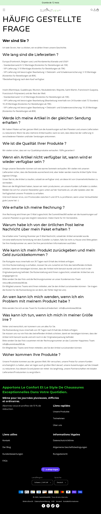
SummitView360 (44, 497)
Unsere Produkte (61, 411)
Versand (59, 501)
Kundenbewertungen (12, 453)
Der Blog (6, 447)
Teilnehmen (59, 418)
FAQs (5, 460)
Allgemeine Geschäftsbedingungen (70, 447)
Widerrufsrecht (28, 501)
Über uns (57, 425)
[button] (3, 9)
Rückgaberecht (60, 453)
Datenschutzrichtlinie (63, 440)
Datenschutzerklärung (42, 501)
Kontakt (6, 440)
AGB (52, 501)
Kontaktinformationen (70, 501)
